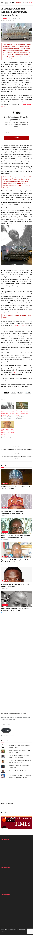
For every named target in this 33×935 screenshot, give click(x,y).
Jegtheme (3, 931)
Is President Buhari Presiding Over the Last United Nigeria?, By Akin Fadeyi (15, 585)
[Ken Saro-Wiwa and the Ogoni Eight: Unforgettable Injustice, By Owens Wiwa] (7, 405)
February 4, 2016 (17, 18)
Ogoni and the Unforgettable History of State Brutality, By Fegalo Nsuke (22, 412)
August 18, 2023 (5, 588)
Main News (3, 926)
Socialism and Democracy (19, 325)
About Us (11, 926)
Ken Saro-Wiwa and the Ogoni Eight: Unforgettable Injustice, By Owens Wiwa (7, 412)
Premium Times (6, 18)
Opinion (5, 483)
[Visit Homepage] (15, 2)
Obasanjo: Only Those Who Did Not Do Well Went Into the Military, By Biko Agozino (15, 609)
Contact (17, 926)
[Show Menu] (2, 2)
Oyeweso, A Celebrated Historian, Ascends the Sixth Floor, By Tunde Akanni (15, 561)
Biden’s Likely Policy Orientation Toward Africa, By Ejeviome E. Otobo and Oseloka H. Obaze (15, 536)
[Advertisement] (16, 790)
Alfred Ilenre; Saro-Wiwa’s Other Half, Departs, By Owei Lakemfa (7, 431)
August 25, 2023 (5, 491)
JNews (6, 929)
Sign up (30, 2)
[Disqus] (16, 640)
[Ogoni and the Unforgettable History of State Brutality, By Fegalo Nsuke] (22, 405)
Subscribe (6, 730)
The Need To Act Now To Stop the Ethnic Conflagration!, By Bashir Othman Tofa (12, 512)
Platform (15, 372)
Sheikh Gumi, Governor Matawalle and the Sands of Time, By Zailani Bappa (15, 488)
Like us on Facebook (7, 803)
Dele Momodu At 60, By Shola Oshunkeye (19, 771)
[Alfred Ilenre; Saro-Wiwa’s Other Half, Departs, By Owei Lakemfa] (7, 424)
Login (25, 2)
